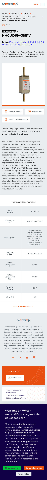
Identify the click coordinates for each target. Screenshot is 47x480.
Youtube (27, 357)
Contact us (37, 111)
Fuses (25, 13)
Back (8, 25)
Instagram (34, 357)
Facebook (13, 357)
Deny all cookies (34, 468)
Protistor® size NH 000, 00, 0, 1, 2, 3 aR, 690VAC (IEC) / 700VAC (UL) (19, 17)
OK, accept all (12, 468)
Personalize (23, 474)
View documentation (18, 119)
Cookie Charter (21, 459)
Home (4, 13)
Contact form (16, 378)
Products (15, 13)
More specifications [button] (21, 306)
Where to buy (15, 111)
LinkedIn (20, 357)
